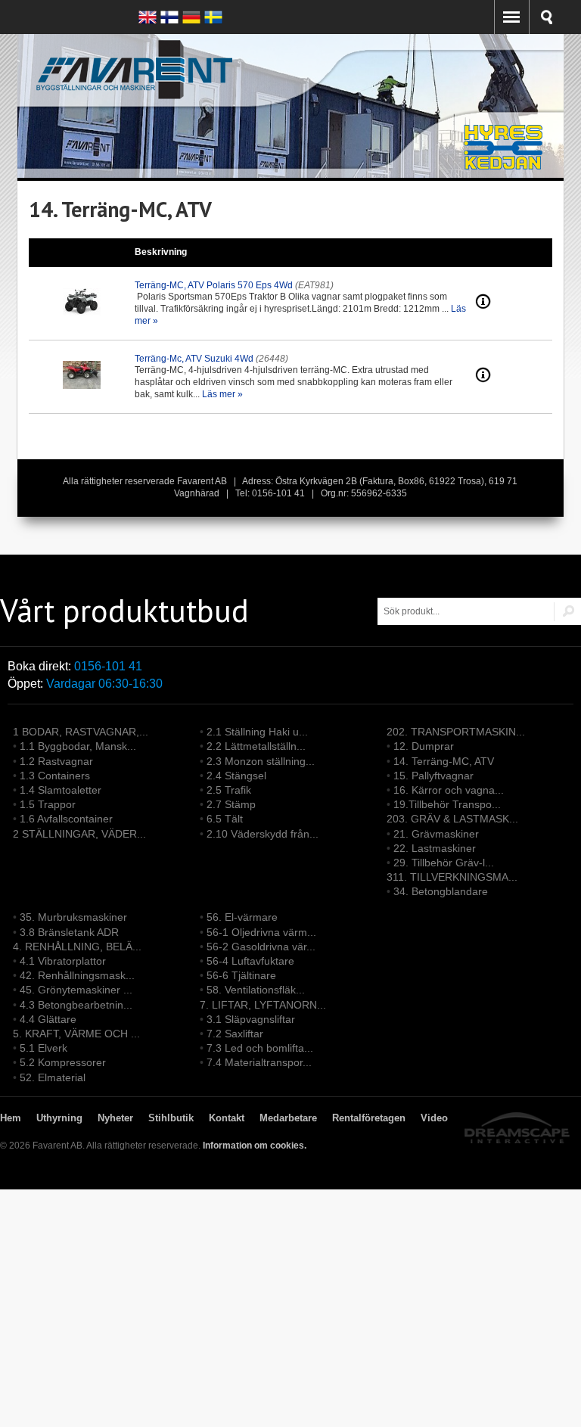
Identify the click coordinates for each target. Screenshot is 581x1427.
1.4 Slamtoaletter (60, 790)
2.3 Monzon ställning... (261, 761)
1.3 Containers (55, 775)
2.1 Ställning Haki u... (257, 732)
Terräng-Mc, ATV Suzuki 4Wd (194, 358)
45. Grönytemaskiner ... (76, 990)
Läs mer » (222, 394)
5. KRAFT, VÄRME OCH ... (76, 1034)
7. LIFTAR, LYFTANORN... (263, 1005)
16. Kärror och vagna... (448, 790)
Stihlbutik (171, 1118)
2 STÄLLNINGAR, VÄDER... (79, 834)
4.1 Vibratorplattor (63, 961)
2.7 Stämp (231, 804)
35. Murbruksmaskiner (73, 917)
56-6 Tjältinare (241, 975)
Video (434, 1118)
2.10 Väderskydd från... (262, 834)
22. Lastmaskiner (434, 848)
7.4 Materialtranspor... (259, 1062)
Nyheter (115, 1118)
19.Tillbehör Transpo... (447, 804)
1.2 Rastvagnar (56, 761)
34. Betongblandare (440, 891)
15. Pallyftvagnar (433, 775)
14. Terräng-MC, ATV (443, 761)
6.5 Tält (225, 819)
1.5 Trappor (48, 804)
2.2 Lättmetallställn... (256, 746)
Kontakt (226, 1118)
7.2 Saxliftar (235, 1034)
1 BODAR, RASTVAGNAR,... (80, 732)
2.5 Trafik (229, 790)
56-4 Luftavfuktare (250, 961)
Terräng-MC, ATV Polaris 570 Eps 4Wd (214, 285)
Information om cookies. (254, 1145)
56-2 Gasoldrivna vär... (261, 946)
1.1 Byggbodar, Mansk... (78, 746)
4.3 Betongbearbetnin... (76, 1005)
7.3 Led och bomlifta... (260, 1048)
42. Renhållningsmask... (77, 975)
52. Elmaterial (52, 1077)
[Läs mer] (483, 306)
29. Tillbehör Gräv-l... (443, 863)
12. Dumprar (423, 746)
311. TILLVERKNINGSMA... (452, 877)
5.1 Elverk (43, 1048)
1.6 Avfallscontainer (66, 819)
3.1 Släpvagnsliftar (251, 1019)
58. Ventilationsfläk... (256, 990)
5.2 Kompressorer (63, 1062)
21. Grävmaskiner (436, 834)
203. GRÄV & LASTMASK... (452, 819)
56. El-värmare (242, 917)
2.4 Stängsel (236, 775)
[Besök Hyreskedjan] (504, 170)
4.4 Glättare (48, 1019)
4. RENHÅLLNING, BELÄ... (77, 946)
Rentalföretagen (368, 1118)
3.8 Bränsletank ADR (69, 932)
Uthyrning (59, 1118)
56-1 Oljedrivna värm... (261, 932)
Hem (10, 1118)
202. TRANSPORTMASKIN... (456, 732)
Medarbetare (288, 1118)
